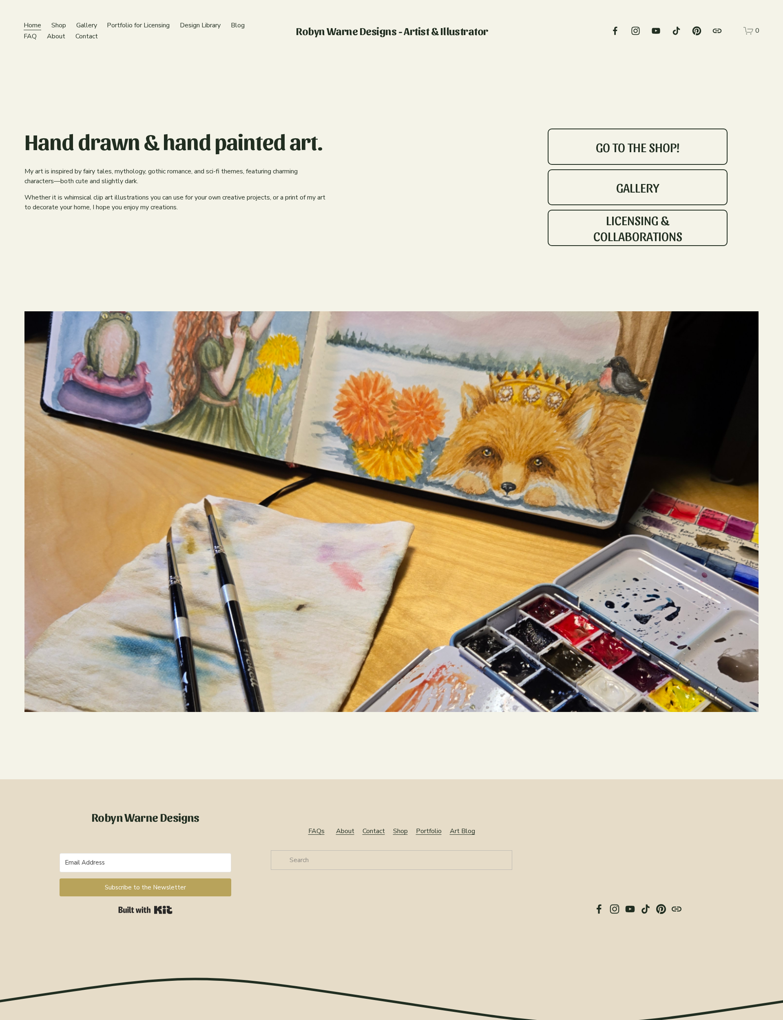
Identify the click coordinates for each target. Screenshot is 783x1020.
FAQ (30, 36)
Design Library (200, 25)
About (56, 36)
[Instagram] (635, 31)
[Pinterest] (697, 31)
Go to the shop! (638, 147)
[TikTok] (676, 31)
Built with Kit (145, 909)
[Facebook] (615, 31)
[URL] (717, 31)
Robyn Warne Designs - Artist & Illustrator (392, 30)
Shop (58, 25)
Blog (238, 25)
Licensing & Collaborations (637, 228)
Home (32, 25)
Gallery (86, 25)
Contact (86, 36)
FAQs (316, 831)
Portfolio (429, 831)
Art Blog (462, 831)
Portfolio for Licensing (138, 25)
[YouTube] (656, 31)
